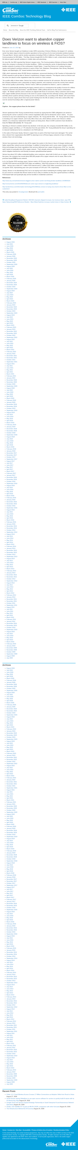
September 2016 (11, 483)
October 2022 (10, 335)
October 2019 (10, 408)
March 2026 (10, 252)
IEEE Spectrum (53, 2)
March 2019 (10, 422)
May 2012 (9, 589)
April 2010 (9, 639)
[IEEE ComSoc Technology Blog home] (10, 10)
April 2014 (9, 542)
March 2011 (10, 617)
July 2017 (9, 463)
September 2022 (11, 337)
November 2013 (11, 552)
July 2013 (9, 560)
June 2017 (9, 465)
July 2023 (9, 317)
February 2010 (11, 644)
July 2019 (9, 414)
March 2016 (10, 495)
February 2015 (11, 522)
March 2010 (10, 642)
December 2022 (11, 331)
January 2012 (10, 597)
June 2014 (9, 538)
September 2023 (11, 313)
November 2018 (11, 431)
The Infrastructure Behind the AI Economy (19, 1108)
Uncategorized (23, 192)
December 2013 (11, 550)
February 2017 (11, 473)
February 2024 (11, 303)
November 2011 (11, 601)
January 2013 (10, 573)
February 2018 (11, 449)
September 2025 (11, 264)
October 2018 (10, 433)
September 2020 (11, 386)
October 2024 (10, 286)
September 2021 (11, 362)
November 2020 (11, 382)
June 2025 (9, 270)
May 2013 (9, 564)
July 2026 (9, 244)
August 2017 (10, 461)
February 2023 (11, 327)
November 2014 (11, 528)
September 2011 (11, 605)
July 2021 (9, 366)
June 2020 (9, 392)
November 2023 (11, 309)
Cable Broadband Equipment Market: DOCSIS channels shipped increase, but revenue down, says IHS (37, 200)
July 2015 (9, 512)
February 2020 (11, 400)
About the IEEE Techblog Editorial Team (32, 30)
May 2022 (9, 345)
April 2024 (9, 299)
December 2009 (11, 648)
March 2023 (10, 325)
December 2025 (11, 258)
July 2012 (9, 585)
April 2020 (9, 396)
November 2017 (11, 455)
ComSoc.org (13, 2)
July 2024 (9, 293)
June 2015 (9, 514)
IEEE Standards (41, 2)
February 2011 (11, 619)
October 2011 (10, 603)
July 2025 (9, 268)
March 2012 (10, 593)
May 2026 (9, 248)
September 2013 (11, 556)
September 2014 (11, 532)
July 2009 (9, 658)
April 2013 (9, 566)
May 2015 (9, 516)
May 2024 (9, 297)
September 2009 (11, 654)
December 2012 (11, 575)
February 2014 (11, 546)
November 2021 (11, 357)
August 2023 (10, 315)
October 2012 (10, 579)
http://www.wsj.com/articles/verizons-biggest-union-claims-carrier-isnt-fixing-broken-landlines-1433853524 (36, 180)
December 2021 (11, 355)
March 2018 (10, 447)
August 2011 (10, 607)
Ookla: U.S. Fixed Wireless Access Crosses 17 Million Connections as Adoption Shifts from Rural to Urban (40, 1094)
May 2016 (9, 491)
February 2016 (11, 497)
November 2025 (11, 260)
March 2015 (10, 520)
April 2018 (9, 445)
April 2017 (9, 469)
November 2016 (11, 479)
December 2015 (11, 502)
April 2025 (9, 274)
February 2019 (11, 424)
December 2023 (11, 307)
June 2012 (9, 587)
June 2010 (9, 635)
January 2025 (10, 280)
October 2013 (10, 554)
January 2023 (10, 329)
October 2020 (10, 384)
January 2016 (10, 499)
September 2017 (11, 459)
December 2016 (11, 477)
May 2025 (9, 272)
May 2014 (9, 540)
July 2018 (9, 439)
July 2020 (9, 390)
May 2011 (9, 613)
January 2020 (10, 402)
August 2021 (10, 364)
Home (5, 30)
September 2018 (11, 435)
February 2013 (11, 571)
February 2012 (11, 595)
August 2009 (10, 656)
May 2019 (9, 418)
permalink (41, 192)
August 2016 (10, 485)
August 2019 (10, 412)
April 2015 (9, 518)
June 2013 (9, 562)
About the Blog (13, 30)
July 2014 (9, 536)
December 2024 (11, 282)
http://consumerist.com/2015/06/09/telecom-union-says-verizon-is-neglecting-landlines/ (30, 184)
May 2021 (9, 370)
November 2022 (11, 333)
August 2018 (10, 437)
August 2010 (10, 631)
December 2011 (11, 599)
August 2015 (10, 510)
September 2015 (11, 508)
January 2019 (10, 426)
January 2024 (10, 305)
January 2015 (10, 524)
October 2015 (10, 506)
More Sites (63, 2)
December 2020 (11, 380)
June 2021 (9, 368)
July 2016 (9, 487)
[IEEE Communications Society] (52, 1145)
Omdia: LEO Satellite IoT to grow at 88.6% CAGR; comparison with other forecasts (33, 1106)
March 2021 (10, 374)
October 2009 (10, 652)
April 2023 (9, 323)
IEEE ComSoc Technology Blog (26, 16)
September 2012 (11, 581)
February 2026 (11, 254)
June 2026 (9, 246)
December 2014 (11, 526)
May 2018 (9, 443)
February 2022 (11, 351)
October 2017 (10, 457)
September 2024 (11, 289)
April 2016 (9, 493)
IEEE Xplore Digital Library (27, 2)
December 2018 (11, 428)
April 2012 (9, 591)
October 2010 (10, 627)
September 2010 (11, 629)
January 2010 (10, 646)
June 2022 (9, 343)
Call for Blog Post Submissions (57, 30)
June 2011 (9, 611)
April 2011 (9, 615)
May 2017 (9, 467)
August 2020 (10, 388)
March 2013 (10, 568)
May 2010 (9, 637)
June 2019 (9, 416)
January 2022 (10, 353)
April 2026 (9, 250)
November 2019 (11, 406)
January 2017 (10, 475)
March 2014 (10, 544)
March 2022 (10, 349)
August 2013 (10, 558)
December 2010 (11, 623)
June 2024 (9, 295)
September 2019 (11, 410)
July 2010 (9, 633)
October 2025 (10, 262)
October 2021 (10, 360)
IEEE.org (4, 2)
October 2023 (10, 311)
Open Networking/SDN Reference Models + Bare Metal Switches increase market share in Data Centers (36, 202)
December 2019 (11, 404)
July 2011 (9, 609)
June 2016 (9, 489)
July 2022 (9, 341)
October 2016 (10, 481)
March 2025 (10, 276)
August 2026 (10, 242)
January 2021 (10, 378)
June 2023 (9, 319)
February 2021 (11, 376)
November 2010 (11, 625)
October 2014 (10, 530)
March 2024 (10, 301)
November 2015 (11, 504)
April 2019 (9, 420)
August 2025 (10, 266)
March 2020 (10, 398)
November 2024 (11, 284)
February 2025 (11, 278)
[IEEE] (67, 9)
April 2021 (9, 372)
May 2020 (9, 394)
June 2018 (9, 441)
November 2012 (11, 577)
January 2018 (10, 451)
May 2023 (9, 321)
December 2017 (11, 453)
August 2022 (10, 339)
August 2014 (10, 534)
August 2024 (10, 291)
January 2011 (10, 621)
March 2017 (10, 471)
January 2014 (10, 548)
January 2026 (10, 256)
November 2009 (11, 650)
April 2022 (9, 347)
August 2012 (10, 583)
